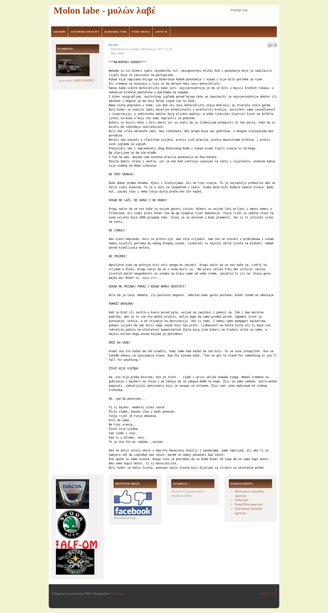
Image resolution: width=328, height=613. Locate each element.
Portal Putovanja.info (248, 504)
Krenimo (60, 31)
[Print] (269, 45)
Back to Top (269, 593)
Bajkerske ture (115, 31)
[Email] (275, 45)
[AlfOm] (77, 544)
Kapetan (116, 593)
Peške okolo (141, 31)
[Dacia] (72, 494)
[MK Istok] (75, 561)
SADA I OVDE (82, 80)
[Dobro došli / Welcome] (133, 502)
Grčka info (242, 500)
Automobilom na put (85, 31)
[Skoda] (71, 524)
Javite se (161, 31)
